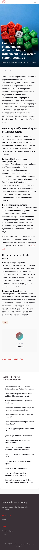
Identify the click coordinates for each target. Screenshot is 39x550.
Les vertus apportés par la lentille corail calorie (19, 430)
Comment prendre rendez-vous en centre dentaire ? (17, 441)
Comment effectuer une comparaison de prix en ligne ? (19, 423)
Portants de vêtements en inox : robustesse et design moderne (16, 474)
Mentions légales (8, 531)
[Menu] (35, 2)
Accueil (4, 70)
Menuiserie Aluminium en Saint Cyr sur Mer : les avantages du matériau (19, 409)
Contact (4, 534)
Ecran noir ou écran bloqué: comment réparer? (18, 462)
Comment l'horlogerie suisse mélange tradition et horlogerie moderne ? (18, 395)
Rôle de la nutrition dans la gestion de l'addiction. (18, 402)
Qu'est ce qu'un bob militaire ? (16, 468)
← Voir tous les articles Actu (12, 359)
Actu (5, 37)
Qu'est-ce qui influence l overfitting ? (18, 436)
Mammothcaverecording (14, 502)
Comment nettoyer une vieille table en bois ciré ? (19, 416)
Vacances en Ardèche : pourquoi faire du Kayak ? (19, 455)
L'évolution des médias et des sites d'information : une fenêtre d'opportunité (19, 388)
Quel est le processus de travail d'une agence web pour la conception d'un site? (19, 481)
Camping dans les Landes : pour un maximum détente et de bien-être (17, 448)
